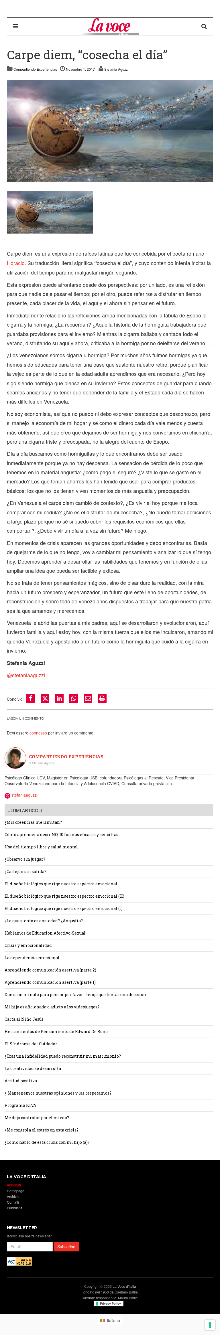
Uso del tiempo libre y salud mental (41, 847)
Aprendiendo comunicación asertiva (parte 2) (50, 970)
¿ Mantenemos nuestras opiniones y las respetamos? (58, 1093)
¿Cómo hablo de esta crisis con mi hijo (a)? (47, 1142)
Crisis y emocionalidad (28, 945)
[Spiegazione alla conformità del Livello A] (19, 1261)
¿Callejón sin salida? (25, 871)
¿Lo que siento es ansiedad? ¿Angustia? (44, 920)
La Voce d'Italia (124, 1286)
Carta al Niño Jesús (24, 1019)
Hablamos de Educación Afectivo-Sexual (45, 933)
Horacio (16, 262)
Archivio (13, 1196)
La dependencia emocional (32, 957)
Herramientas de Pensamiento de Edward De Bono (56, 1031)
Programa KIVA (20, 1105)
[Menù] (15, 26)
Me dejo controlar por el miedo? (37, 1117)
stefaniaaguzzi (24, 795)
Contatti (13, 1202)
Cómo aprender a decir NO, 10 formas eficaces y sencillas (61, 834)
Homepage (15, 1190)
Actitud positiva (21, 1080)
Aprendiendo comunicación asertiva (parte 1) (50, 982)
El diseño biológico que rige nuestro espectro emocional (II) (64, 896)
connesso (38, 733)
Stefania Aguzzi (116, 69)
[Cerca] (204, 26)
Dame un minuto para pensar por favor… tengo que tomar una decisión (75, 994)
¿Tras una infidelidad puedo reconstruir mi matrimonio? (63, 1056)
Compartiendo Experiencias (35, 69)
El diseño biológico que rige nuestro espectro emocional (61, 883)
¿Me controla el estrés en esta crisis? (41, 1130)
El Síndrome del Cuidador (31, 1043)
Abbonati (14, 1184)
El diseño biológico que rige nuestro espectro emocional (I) (64, 908)
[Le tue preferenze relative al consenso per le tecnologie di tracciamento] (210, 1325)
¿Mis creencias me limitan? (33, 822)
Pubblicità (14, 1207)
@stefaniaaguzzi (26, 675)
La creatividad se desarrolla (33, 1068)
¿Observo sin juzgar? (25, 859)
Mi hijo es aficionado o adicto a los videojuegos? (52, 1007)
